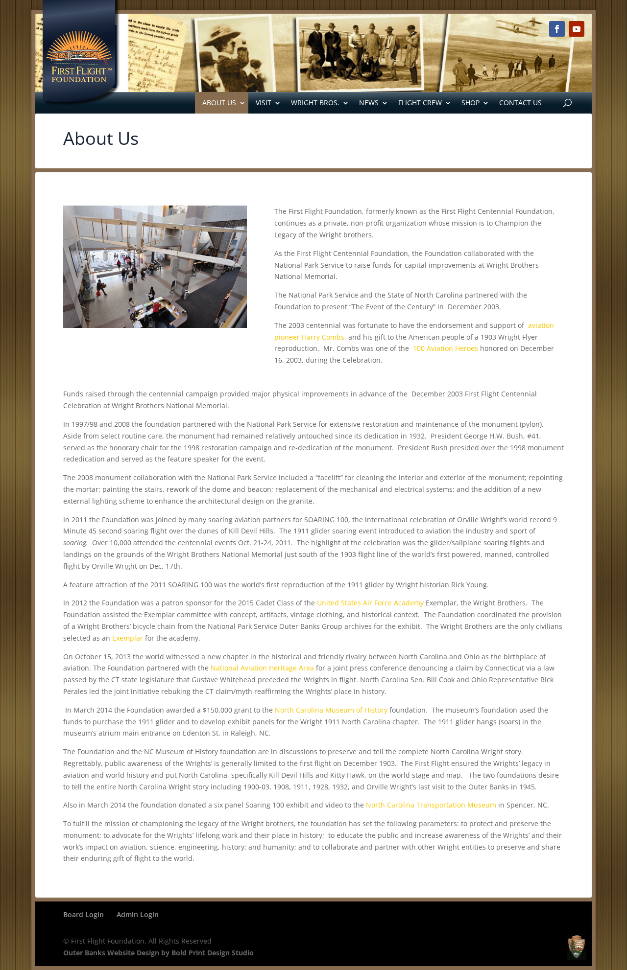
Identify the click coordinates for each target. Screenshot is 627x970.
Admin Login (138, 914)
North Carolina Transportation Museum (431, 804)
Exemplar (127, 638)
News (369, 102)
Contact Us (520, 102)
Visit (263, 102)
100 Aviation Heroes (445, 348)
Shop (470, 102)
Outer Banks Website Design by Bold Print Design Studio (158, 952)
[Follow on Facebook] (557, 29)
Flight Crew (420, 102)
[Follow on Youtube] (576, 29)
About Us (219, 102)
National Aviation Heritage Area (262, 667)
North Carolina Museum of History (331, 710)
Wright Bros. (315, 102)
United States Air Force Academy (370, 602)
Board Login (83, 914)
